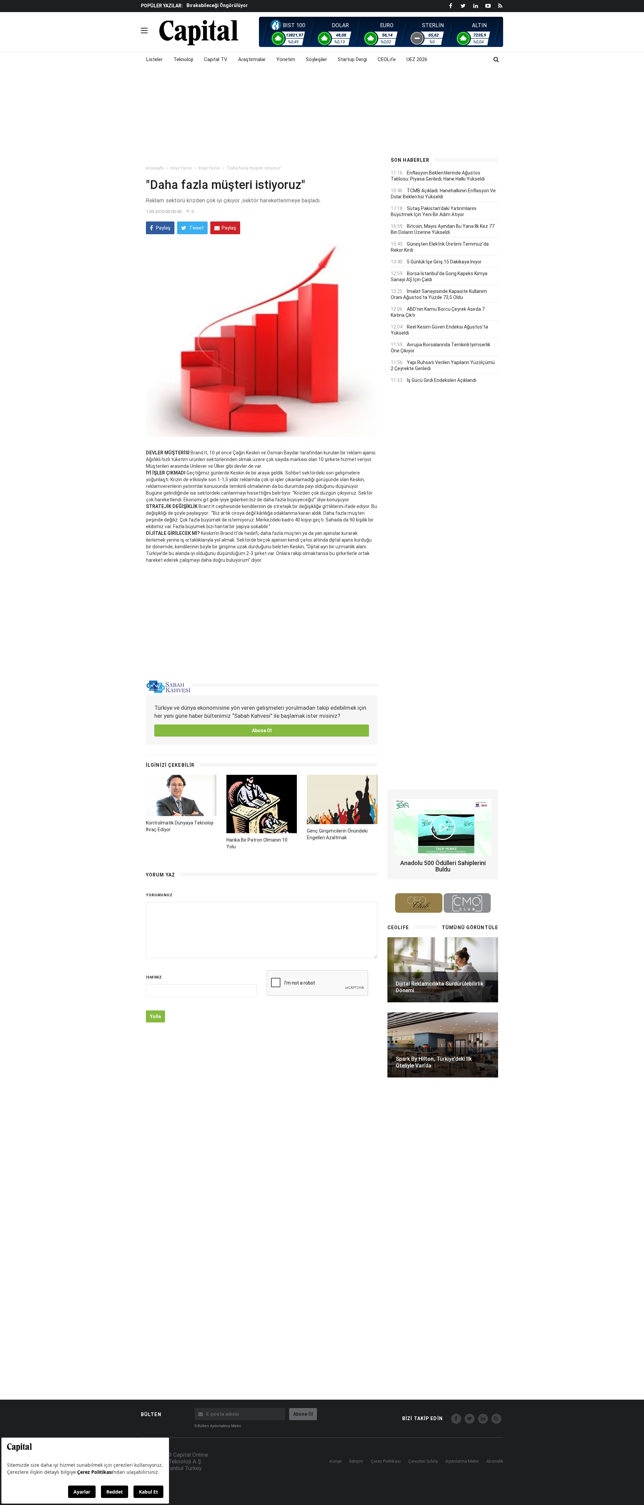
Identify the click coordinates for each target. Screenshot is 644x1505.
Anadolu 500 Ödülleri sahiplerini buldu (443, 866)
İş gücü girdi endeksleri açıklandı (441, 380)
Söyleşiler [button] (316, 59)
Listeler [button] (154, 59)
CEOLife (387, 59)
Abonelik (494, 1461)
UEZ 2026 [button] (417, 59)
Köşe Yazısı (181, 168)
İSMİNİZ (154, 977)
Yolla (155, 1016)
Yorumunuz (159, 895)
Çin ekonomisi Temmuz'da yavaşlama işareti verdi (242, 5)
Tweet (196, 228)
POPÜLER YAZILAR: (162, 5)
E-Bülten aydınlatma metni (218, 1426)
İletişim (356, 1461)
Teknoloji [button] (183, 59)
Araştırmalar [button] (252, 59)
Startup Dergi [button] (352, 59)
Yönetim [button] (285, 59)
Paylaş (162, 228)
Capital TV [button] (215, 59)
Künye (335, 1461)
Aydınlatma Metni (462, 1461)
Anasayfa (155, 168)
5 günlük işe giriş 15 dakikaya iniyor (444, 261)
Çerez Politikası (385, 1461)
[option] (282, 5)
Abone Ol (262, 730)
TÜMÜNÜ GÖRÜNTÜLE (470, 927)
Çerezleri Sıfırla (423, 1461)
